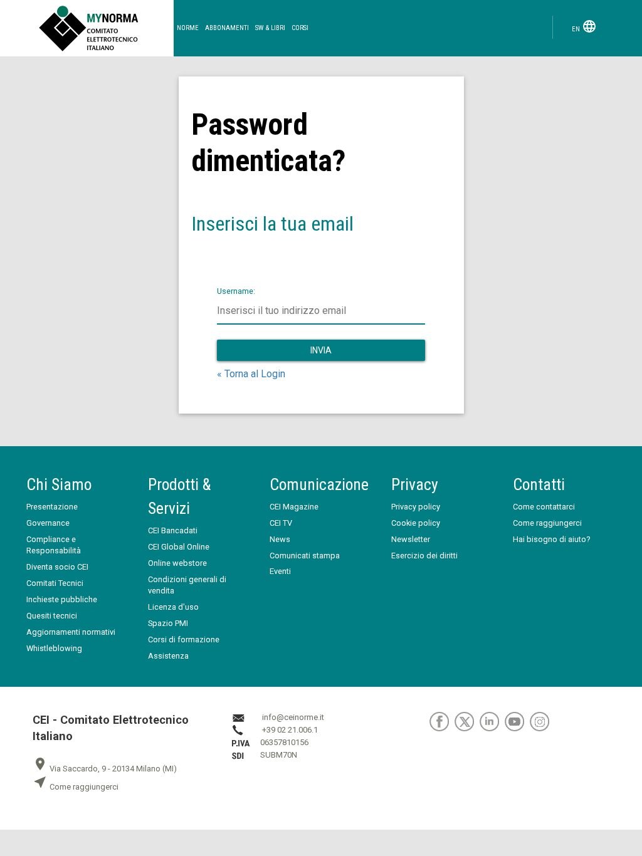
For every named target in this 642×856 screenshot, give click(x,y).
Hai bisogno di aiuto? (551, 539)
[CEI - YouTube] (517, 721)
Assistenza (168, 655)
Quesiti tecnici (51, 615)
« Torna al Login (251, 374)
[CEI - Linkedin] (492, 721)
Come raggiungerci (547, 523)
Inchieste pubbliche (61, 599)
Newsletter (410, 539)
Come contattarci (544, 506)
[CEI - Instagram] (541, 721)
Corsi (300, 28)
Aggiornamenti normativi (70, 632)
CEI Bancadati (172, 530)
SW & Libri (270, 28)
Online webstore (177, 563)
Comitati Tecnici (54, 583)
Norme (188, 28)
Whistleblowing (54, 648)
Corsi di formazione (183, 639)
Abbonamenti (227, 28)
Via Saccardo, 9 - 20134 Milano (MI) (105, 768)
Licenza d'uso (173, 607)
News (280, 539)
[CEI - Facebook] (442, 721)
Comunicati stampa (305, 555)
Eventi (280, 571)
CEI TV (281, 523)
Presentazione (52, 506)
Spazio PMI (168, 623)
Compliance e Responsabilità (53, 545)
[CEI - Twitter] (467, 721)
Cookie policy (415, 523)
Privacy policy (415, 506)
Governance (48, 523)
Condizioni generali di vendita (187, 585)
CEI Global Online (178, 546)
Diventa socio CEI (57, 567)
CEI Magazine (294, 506)
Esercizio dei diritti (424, 555)
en (584, 26)
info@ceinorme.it (293, 717)
